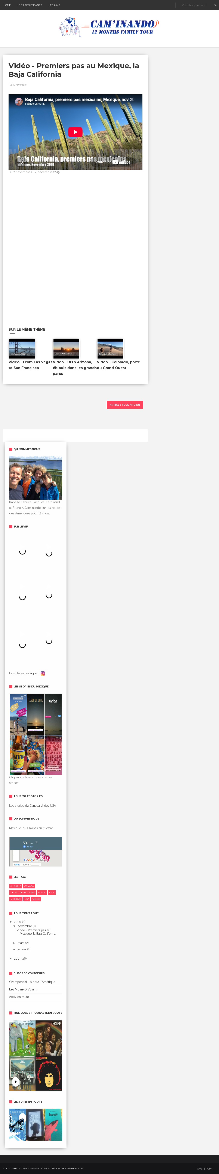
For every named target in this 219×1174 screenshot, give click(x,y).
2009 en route (19, 997)
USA (27, 899)
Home (7, 5)
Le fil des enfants (30, 5)
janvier (22, 949)
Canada (29, 886)
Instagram (32, 673)
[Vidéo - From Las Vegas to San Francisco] (22, 349)
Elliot (42, 892)
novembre (25, 926)
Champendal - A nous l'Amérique (32, 982)
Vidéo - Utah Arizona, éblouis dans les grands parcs (75, 368)
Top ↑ (209, 1169)
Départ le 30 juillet (22, 892)
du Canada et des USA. (40, 805)
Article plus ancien (125, 404)
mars (21, 943)
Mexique (15, 899)
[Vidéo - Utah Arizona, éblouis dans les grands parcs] (66, 349)
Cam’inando (34, 1168)
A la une (15, 886)
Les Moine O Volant (22, 989)
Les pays (54, 5)
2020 (18, 922)
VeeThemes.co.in (72, 1168)
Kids (51, 892)
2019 (17, 958)
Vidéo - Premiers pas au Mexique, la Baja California (36, 931)
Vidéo (36, 899)
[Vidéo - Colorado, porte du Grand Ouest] (110, 349)
